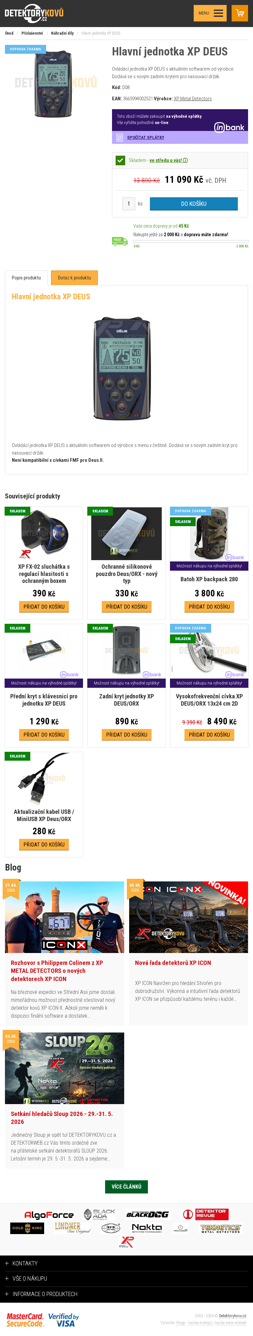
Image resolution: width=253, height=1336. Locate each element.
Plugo (180, 1322)
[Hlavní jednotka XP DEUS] (56, 120)
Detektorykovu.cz (232, 1316)
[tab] (26, 277)
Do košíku (194, 203)
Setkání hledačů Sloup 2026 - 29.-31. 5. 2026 (62, 1118)
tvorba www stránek (230, 1322)
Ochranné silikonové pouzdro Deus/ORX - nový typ (126, 573)
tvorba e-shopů (200, 1322)
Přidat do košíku (44, 607)
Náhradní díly (62, 33)
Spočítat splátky (145, 137)
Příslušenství (32, 33)
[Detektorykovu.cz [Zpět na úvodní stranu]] (40, 13)
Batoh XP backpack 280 (209, 579)
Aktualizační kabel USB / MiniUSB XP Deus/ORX (44, 815)
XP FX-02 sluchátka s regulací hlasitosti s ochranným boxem (44, 573)
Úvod (9, 33)
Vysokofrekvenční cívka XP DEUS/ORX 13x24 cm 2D (209, 700)
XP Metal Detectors (193, 99)
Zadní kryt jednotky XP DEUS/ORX (126, 700)
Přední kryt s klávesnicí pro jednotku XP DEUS (43, 700)
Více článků (126, 1187)
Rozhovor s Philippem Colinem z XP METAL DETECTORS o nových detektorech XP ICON (57, 971)
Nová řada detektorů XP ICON (173, 963)
